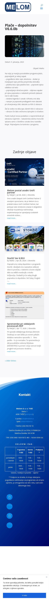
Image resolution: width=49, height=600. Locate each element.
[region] (24, 587)
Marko (11, 260)
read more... (11, 218)
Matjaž (12, 195)
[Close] (46, 577)
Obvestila (31, 195)
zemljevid (29, 414)
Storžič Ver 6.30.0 (15, 258)
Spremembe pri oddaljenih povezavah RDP (21, 324)
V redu (24, 595)
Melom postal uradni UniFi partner (21, 191)
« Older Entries (10, 361)
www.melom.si (26, 421)
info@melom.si (28, 418)
